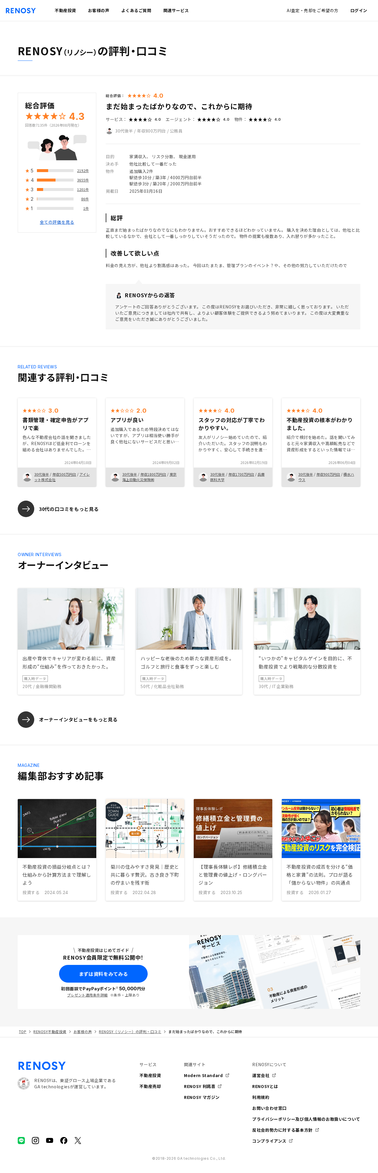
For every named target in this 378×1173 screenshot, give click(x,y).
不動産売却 (150, 1086)
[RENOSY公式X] (78, 1140)
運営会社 (261, 1075)
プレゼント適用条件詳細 (87, 994)
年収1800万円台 (153, 474)
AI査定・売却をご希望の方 (312, 10)
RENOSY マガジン (202, 1097)
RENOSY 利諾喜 (199, 1086)
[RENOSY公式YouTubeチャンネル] (49, 1140)
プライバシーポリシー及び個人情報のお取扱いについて (306, 1119)
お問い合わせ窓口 (269, 1108)
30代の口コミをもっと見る (69, 508)
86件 (85, 199)
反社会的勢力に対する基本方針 (282, 1130)
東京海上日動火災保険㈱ (149, 477)
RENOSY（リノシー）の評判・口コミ (130, 1031)
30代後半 (124, 131)
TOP (22, 1031)
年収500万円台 (64, 474)
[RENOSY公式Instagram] (35, 1140)
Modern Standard (203, 1075)
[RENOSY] (67, 1065)
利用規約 (261, 1097)
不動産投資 (150, 1075)
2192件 (83, 170)
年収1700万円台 (241, 474)
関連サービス (176, 10)
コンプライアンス (269, 1141)
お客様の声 (83, 1031)
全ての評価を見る (57, 222)
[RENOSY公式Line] (21, 1140)
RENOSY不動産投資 (49, 1031)
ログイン (358, 10)
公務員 (176, 131)
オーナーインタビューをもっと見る (78, 719)
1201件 (83, 189)
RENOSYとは (265, 1086)
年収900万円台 (328, 474)
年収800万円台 (151, 131)
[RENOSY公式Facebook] (63, 1140)
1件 (86, 208)
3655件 (83, 180)
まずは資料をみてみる (103, 973)
